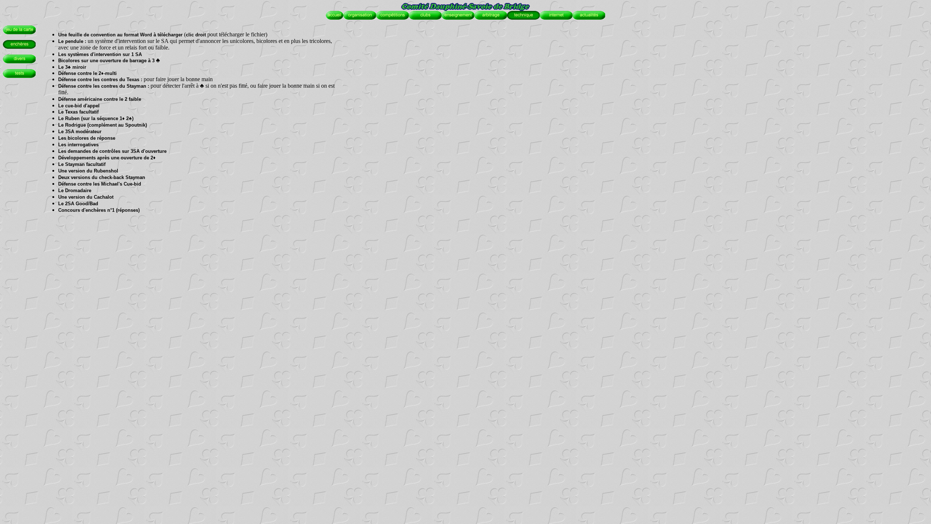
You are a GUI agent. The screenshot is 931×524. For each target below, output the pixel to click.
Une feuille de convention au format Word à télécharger (120, 34)
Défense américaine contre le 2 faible (99, 99)
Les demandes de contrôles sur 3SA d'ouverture (112, 151)
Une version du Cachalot (85, 197)
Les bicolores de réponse (86, 138)
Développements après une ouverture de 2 (105, 157)
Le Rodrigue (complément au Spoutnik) (102, 125)
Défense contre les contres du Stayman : (103, 86)
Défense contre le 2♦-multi (87, 73)
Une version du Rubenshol (88, 171)
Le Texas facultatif (78, 112)
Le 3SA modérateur (79, 131)
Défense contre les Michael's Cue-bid (99, 184)
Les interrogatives (78, 144)
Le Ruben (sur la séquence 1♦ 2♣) (95, 118)
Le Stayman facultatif (81, 164)
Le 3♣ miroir (72, 67)
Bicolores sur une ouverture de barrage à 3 (106, 60)
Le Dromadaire (74, 190)
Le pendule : (73, 41)
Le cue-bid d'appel (79, 105)
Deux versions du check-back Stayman (101, 177)
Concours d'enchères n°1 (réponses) (99, 210)
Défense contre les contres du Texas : (100, 79)
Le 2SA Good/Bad (78, 203)
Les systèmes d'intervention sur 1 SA (100, 54)
